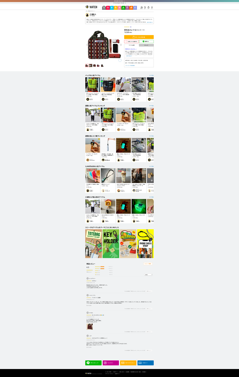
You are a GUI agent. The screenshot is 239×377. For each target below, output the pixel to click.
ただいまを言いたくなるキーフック (108, 215)
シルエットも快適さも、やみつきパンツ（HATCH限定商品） (92, 124)
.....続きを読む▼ (149, 22)
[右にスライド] (151, 89)
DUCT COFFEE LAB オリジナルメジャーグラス (123, 185)
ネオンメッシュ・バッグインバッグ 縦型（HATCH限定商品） (92, 94)
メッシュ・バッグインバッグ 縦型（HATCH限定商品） (108, 94)
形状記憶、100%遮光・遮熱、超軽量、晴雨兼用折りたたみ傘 (108, 154)
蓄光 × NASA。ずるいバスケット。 (138, 215)
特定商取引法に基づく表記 (136, 371)
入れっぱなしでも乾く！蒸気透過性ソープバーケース (138, 185)
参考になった (149, 291)
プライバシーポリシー (109, 373)
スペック (146, 45)
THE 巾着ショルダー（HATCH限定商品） (137, 94)
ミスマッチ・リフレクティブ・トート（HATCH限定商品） (123, 94)
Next (121, 45)
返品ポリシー (117, 373)
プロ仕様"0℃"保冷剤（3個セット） (92, 185)
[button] (145, 7)
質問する (147, 41)
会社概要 (127, 371)
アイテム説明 (132, 45)
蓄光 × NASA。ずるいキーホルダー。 (123, 154)
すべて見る (151, 75)
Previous (87, 45)
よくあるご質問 (108, 371)
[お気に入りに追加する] (120, 60)
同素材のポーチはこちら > (131, 49)
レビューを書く (148, 263)
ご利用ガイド (115, 371)
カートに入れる (140, 37)
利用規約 (144, 371)
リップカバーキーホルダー (123, 123)
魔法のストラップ (105, 184)
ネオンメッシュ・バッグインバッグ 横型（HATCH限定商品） (138, 124)
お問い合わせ (122, 371)
